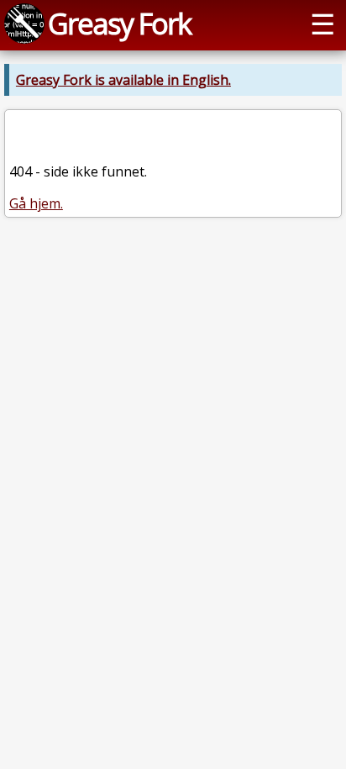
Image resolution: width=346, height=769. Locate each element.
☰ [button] (322, 23)
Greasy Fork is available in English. (123, 80)
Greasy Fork (119, 23)
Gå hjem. (36, 203)
